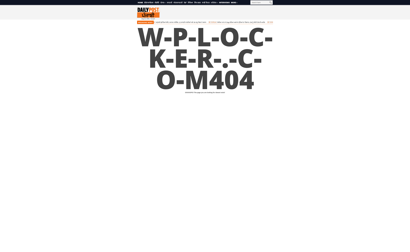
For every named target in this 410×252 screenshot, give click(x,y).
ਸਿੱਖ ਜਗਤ (197, 2)
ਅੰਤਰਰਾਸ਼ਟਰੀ (178, 2)
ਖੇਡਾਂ (185, 2)
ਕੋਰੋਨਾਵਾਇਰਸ (148, 2)
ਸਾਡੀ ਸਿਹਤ (206, 2)
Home (140, 2)
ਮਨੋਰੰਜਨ (213, 2)
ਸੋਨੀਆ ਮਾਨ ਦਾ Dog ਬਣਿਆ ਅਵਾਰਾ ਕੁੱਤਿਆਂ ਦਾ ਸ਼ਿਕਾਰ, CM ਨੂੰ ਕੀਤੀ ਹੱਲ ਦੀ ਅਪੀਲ (232, 22)
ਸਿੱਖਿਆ (190, 2)
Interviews (224, 2)
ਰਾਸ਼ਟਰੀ (169, 2)
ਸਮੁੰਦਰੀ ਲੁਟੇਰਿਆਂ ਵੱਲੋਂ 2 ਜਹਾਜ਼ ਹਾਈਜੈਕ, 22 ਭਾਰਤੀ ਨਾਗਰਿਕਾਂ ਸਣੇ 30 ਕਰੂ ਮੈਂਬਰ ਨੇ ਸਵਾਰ (172, 22)
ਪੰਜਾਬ (162, 2)
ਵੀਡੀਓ (157, 2)
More (233, 2)
